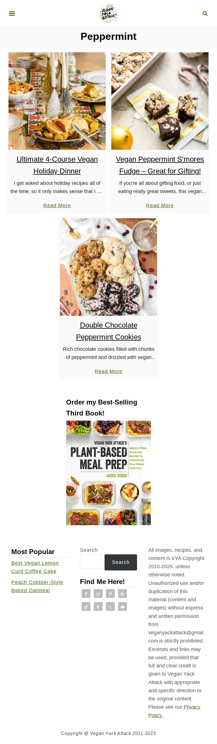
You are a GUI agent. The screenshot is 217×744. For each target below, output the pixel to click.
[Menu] (12, 13)
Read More (57, 206)
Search (89, 550)
